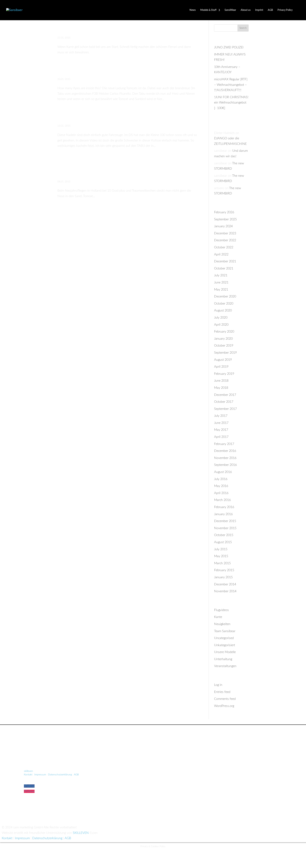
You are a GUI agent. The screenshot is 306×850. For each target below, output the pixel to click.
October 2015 (223, 535)
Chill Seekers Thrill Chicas (94, 28)
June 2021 (221, 282)
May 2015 (221, 556)
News (192, 10)
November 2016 (225, 458)
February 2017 (224, 444)
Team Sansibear (224, 631)
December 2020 (225, 296)
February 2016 (224, 507)
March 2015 (222, 563)
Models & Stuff (208, 10)
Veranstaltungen (225, 666)
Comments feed (225, 699)
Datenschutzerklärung (60, 774)
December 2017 (225, 395)
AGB (270, 10)
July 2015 (220, 549)
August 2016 (223, 472)
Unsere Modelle (225, 652)
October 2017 (223, 401)
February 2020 (224, 331)
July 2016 (220, 479)
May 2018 (221, 387)
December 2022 (225, 240)
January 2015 (223, 577)
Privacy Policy (285, 10)
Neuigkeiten (222, 624)
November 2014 (225, 591)
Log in (218, 685)
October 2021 (223, 268)
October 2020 (223, 303)
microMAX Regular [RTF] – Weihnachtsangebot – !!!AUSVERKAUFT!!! (230, 85)
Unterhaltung (223, 659)
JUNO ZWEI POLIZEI (228, 47)
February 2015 (224, 570)
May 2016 (221, 486)
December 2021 (225, 261)
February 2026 (224, 212)
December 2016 (225, 451)
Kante (218, 617)
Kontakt (28, 774)
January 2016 (223, 514)
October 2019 (223, 345)
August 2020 (223, 310)
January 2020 (223, 338)
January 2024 (223, 226)
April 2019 (221, 366)
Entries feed (222, 692)
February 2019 (224, 373)
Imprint (259, 10)
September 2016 (225, 465)
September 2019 (225, 352)
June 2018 (221, 380)
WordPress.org (224, 706)
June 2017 (221, 423)
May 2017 (221, 429)
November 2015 (225, 528)
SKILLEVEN (81, 833)
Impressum (40, 774)
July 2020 (220, 317)
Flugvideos (221, 610)
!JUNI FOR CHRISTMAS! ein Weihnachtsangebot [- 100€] (231, 103)
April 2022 (221, 254)
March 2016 (222, 500)
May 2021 (221, 289)
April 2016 (221, 493)
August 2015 (223, 542)
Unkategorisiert (224, 645)
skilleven (29, 771)
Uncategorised (224, 638)
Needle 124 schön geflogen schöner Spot (115, 117)
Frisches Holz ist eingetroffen (98, 70)
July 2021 (220, 275)
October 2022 (223, 247)
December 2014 (225, 584)
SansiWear (230, 10)
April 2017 (221, 437)
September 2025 (225, 219)
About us (246, 10)
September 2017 (225, 409)
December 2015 (225, 521)
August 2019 (223, 359)
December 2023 (225, 233)
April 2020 (221, 324)
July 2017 (220, 415)
